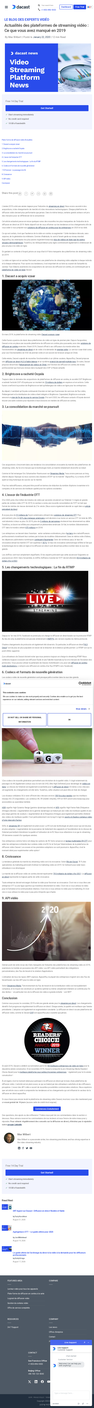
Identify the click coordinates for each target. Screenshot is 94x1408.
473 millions (30, 527)
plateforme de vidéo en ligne (13, 270)
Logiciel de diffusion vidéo (18, 1298)
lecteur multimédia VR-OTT (77, 841)
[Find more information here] (71, 1373)
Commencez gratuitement (47, 1109)
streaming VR (14, 826)
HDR (4, 807)
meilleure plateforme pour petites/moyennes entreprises (43, 1072)
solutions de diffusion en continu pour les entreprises (49, 227)
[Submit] (39, 5)
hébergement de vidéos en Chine (33, 365)
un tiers (70, 533)
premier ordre (62, 349)
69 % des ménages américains (32, 518)
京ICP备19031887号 (47, 1405)
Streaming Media (57, 473)
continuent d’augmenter (43, 539)
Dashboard (66, 7)
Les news (53, 1327)
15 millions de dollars (53, 382)
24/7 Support (12, 1327)
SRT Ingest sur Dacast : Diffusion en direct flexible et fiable (39, 1211)
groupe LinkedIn (14, 1124)
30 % (45, 543)
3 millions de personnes (50, 521)
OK (69, 719)
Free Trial (79, 7)
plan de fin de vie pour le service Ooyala (28, 397)
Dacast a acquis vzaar (50, 334)
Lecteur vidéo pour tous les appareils (22, 1289)
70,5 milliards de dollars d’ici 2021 (67, 874)
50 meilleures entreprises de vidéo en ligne (65, 1066)
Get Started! (47, 108)
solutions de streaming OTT (65, 515)
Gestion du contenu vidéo (17, 1303)
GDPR (30, 1397)
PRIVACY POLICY (38, 1397)
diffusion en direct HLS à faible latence (21, 361)
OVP (31, 1013)
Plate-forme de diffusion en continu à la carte (25, 1293)
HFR (57, 807)
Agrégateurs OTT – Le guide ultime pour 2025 (33, 1232)
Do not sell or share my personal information (24, 719)
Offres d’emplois (56, 1332)
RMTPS (50, 639)
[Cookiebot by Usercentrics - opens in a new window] (80, 683)
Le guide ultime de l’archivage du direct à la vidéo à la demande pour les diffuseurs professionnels (49, 1254)
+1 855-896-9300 (48, 10)
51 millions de (22, 515)
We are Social (72, 862)
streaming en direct (56, 206)
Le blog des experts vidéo (26, 20)
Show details (81, 709)
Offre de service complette (18, 1308)
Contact (52, 1337)
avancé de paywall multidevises (63, 361)
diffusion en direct (61, 787)
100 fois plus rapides (63, 796)
